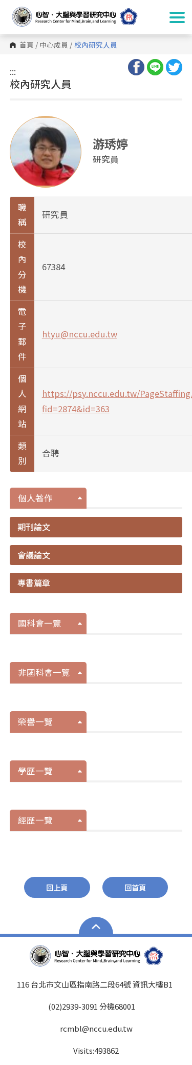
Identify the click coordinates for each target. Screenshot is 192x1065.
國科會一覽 (39, 623)
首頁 (26, 45)
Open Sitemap (96, 926)
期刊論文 (33, 526)
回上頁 (57, 887)
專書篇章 (33, 582)
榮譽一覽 (35, 721)
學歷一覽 (35, 771)
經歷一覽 (35, 820)
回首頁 (135, 887)
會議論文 (33, 555)
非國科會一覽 (44, 672)
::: (13, 71)
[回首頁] (84, 16)
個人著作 (35, 498)
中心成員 (53, 45)
